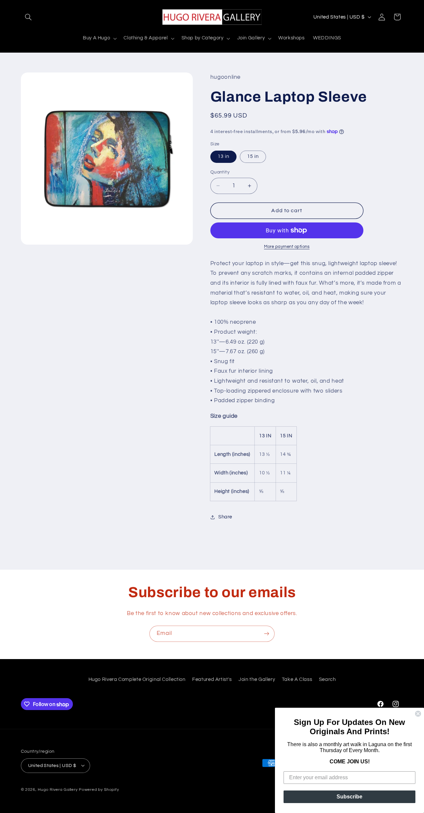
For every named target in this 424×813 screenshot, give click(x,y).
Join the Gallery (256, 679)
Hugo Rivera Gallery (58, 789)
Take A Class (297, 679)
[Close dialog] (418, 713)
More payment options (287, 247)
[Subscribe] (266, 634)
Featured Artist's (212, 679)
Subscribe (349, 796)
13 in (223, 156)
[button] (28, 16)
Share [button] (225, 517)
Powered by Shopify (99, 789)
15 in (253, 156)
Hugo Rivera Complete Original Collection (137, 679)
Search (327, 679)
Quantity (220, 172)
